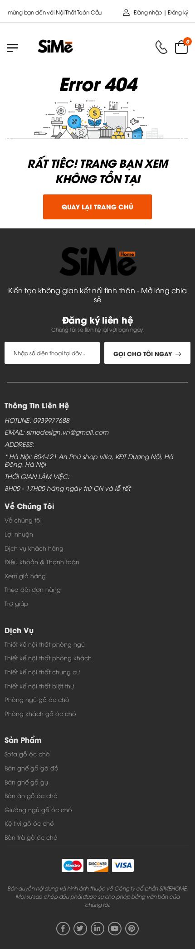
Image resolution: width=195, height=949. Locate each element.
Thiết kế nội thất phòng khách (48, 658)
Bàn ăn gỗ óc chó (31, 795)
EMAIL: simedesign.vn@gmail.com (56, 432)
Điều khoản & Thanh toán (42, 561)
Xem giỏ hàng (25, 575)
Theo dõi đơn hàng (33, 589)
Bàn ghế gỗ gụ (26, 782)
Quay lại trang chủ (97, 206)
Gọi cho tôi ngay (142, 353)
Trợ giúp (16, 603)
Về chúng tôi (23, 520)
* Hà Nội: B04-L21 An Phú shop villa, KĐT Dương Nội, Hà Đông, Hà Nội (89, 460)
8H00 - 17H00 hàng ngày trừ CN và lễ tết (68, 488)
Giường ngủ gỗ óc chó (38, 809)
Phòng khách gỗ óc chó (40, 713)
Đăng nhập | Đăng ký (161, 12)
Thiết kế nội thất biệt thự (39, 686)
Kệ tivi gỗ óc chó (29, 823)
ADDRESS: (19, 444)
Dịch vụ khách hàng (34, 548)
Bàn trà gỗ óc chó (31, 837)
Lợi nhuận (19, 534)
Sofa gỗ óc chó (27, 754)
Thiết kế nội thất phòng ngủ (45, 644)
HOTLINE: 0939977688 (37, 420)
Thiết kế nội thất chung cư (42, 672)
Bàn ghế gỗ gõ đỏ (31, 768)
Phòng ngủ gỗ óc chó (37, 699)
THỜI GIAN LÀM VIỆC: (37, 476)
